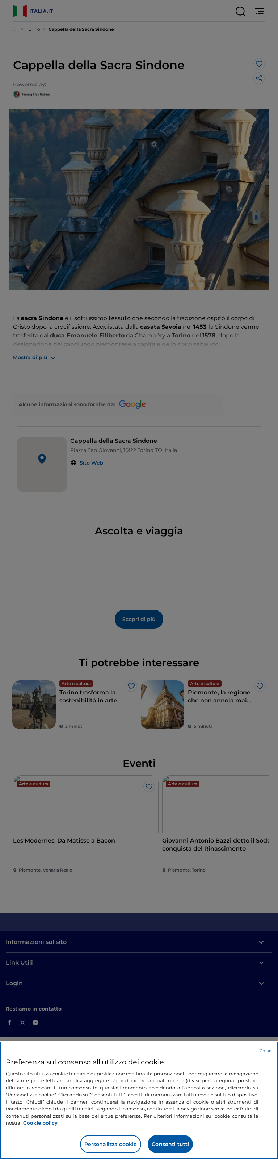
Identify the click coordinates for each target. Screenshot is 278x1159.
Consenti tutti (170, 1144)
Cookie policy (40, 1123)
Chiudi (266, 1050)
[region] (139, 1100)
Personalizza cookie (110, 1144)
